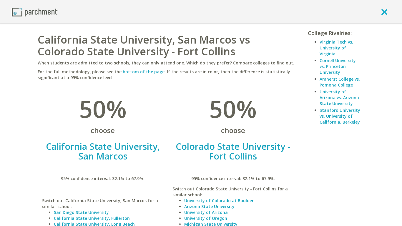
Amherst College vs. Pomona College (340, 82)
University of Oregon (205, 218)
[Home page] (35, 11)
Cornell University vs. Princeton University (338, 66)
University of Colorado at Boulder (219, 200)
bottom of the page (144, 71)
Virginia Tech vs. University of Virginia (336, 47)
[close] (384, 11)
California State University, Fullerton (92, 218)
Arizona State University (209, 206)
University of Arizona (206, 212)
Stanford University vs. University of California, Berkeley (340, 116)
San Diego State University (81, 212)
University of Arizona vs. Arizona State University (339, 97)
